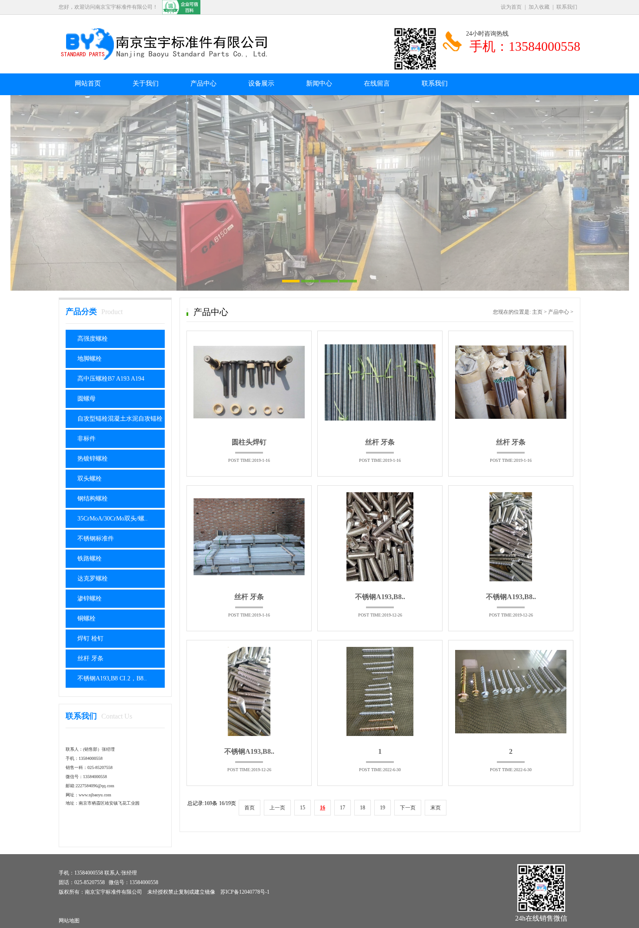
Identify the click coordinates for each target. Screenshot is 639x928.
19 (382, 808)
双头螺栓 (89, 478)
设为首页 (511, 7)
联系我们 (566, 7)
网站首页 (88, 83)
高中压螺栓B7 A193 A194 (110, 378)
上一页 (277, 808)
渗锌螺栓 (89, 598)
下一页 (408, 808)
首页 (249, 808)
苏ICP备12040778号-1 (245, 892)
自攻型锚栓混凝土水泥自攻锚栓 (120, 418)
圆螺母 (86, 398)
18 (362, 808)
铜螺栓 (86, 618)
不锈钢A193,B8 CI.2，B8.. (112, 678)
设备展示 (261, 83)
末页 (435, 808)
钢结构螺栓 (92, 498)
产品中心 (203, 83)
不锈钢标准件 (95, 538)
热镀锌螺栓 (92, 458)
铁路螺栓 (89, 558)
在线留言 (377, 83)
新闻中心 (319, 83)
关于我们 (146, 83)
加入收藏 (539, 7)
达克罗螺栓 (92, 578)
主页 (537, 312)
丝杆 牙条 (90, 658)
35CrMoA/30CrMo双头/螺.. (112, 518)
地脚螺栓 (89, 358)
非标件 (86, 438)
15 (302, 808)
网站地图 (69, 921)
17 (342, 808)
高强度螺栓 (92, 338)
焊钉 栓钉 (90, 638)
